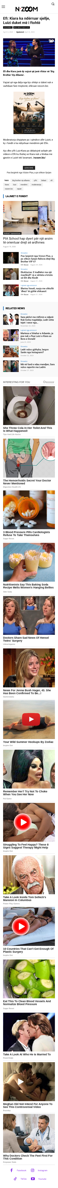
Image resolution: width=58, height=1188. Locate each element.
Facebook (21, 1170)
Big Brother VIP (21, 27)
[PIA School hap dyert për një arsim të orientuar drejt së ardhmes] (29, 218)
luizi (14, 185)
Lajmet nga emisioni (29, 285)
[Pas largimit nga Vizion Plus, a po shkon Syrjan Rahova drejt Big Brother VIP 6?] (11, 258)
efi (51, 180)
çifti (35, 180)
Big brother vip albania (21, 180)
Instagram (42, 1170)
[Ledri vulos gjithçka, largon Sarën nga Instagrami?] (11, 351)
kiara (7, 185)
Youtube (42, 1179)
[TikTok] (15, 1179)
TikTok (24, 1179)
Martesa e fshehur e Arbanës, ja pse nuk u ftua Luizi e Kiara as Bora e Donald (37, 336)
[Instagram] (32, 1170)
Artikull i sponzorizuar (12, 233)
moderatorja (36, 185)
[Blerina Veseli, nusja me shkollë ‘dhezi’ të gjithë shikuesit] (11, 290)
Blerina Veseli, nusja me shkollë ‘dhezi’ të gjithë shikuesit (37, 290)
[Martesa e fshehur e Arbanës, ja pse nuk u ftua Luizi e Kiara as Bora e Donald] (11, 335)
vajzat (19, 189)
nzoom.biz (9, 189)
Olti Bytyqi (24, 265)
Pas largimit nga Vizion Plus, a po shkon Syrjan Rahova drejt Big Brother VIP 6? (38, 259)
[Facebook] (11, 1170)
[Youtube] (32, 1179)
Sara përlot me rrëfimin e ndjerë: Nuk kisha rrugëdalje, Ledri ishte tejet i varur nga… (37, 320)
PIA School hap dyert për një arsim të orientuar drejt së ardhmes (28, 240)
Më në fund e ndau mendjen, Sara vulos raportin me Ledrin (38, 366)
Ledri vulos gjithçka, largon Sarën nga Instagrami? (35, 351)
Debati (43, 180)
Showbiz (8, 27)
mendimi (24, 185)
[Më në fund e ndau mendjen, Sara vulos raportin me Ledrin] (11, 366)
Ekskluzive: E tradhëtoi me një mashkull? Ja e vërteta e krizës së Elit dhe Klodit (37, 275)
